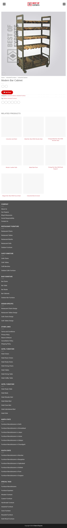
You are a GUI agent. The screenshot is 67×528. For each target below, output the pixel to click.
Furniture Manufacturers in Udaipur (12, 440)
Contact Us (4, 221)
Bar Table (4, 285)
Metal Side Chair (33, 167)
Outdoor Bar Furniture (8, 297)
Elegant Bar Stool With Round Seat (11, 196)
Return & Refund (6, 337)
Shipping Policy (6, 344)
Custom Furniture (6, 498)
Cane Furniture (6, 511)
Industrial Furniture (11, 77)
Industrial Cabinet (22, 77)
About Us (4, 209)
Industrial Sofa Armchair (33, 196)
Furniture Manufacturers (8, 486)
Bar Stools (4, 289)
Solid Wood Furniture (7, 519)
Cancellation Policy (7, 341)
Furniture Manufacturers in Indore (11, 436)
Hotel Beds (4, 393)
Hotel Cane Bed (6, 405)
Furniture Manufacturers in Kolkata (12, 467)
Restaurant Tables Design (9, 312)
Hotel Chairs (5, 354)
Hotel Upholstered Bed (8, 409)
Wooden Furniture (6, 494)
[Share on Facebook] (6, 102)
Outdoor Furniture (6, 247)
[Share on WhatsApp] (2, 102)
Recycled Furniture (7, 515)
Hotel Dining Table (7, 374)
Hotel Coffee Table (7, 378)
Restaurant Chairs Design (9, 308)
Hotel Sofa (4, 413)
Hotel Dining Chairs (7, 366)
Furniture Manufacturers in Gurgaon (12, 475)
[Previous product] (6, 86)
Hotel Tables (5, 370)
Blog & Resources (6, 215)
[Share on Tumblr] (18, 102)
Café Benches (5, 266)
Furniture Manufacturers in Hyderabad (13, 463)
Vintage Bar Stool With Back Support (55, 168)
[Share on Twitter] (9, 102)
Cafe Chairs (5, 258)
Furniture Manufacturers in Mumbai (12, 455)
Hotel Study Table (6, 389)
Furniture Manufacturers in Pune (11, 471)
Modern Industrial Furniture (10, 98)
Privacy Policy (5, 334)
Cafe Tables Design (7, 321)
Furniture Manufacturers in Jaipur (11, 432)
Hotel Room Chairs (7, 358)
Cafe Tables (5, 262)
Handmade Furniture (7, 502)
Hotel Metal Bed (6, 401)
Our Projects (5, 212)
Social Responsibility (7, 218)
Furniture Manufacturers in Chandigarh (13, 444)
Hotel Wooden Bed (7, 397)
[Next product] (2, 86)
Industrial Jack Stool (11, 139)
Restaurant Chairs (6, 231)
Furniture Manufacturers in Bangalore (13, 459)
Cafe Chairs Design (7, 316)
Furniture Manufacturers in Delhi (11, 424)
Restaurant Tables (7, 235)
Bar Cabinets (5, 293)
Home (3, 77)
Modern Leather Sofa (11, 167)
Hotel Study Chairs (7, 362)
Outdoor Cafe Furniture (8, 270)
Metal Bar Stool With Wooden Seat (33, 139)
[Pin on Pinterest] (15, 102)
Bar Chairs (4, 281)
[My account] (64, 4)
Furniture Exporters (7, 490)
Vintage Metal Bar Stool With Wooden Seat (55, 139)
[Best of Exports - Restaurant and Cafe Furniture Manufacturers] (33, 4)
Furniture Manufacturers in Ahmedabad (13, 428)
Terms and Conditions (8, 331)
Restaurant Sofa (6, 243)
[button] (4, 4)
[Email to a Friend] (12, 102)
